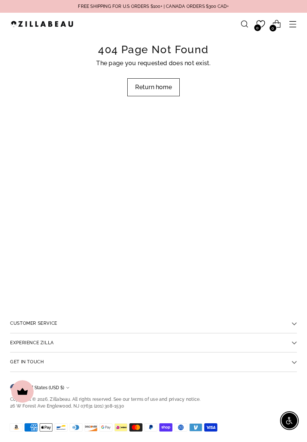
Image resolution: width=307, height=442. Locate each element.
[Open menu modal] (293, 24)
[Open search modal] (244, 24)
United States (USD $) (41, 387)
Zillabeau (60, 399)
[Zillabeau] (42, 24)
